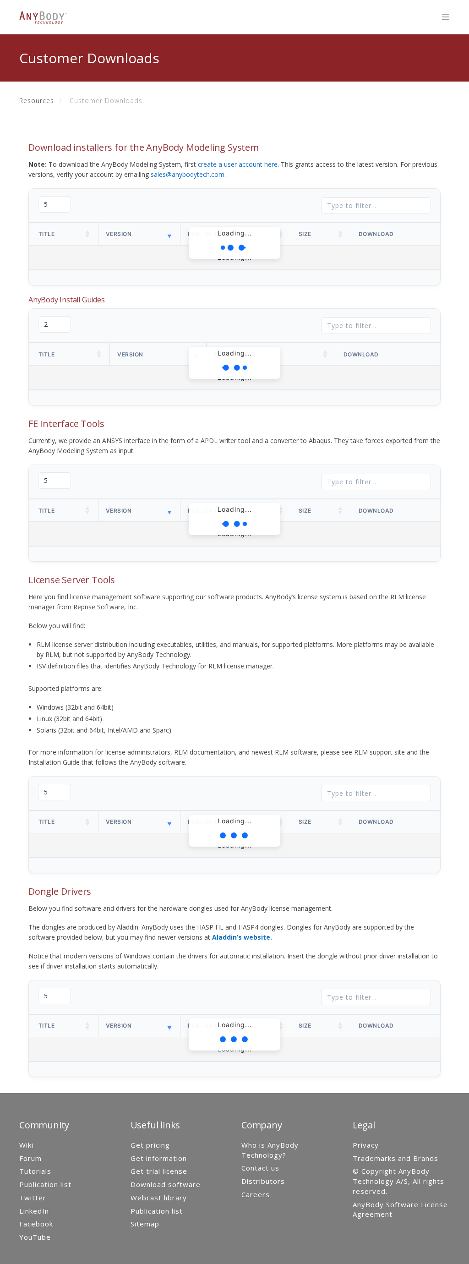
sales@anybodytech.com (187, 174)
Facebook (36, 1223)
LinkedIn (34, 1210)
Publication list (45, 1184)
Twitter (32, 1197)
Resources (36, 100)
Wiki (26, 1144)
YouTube (35, 1237)
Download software (166, 1184)
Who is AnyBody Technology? (270, 1150)
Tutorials (35, 1171)
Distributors (263, 1181)
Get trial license (159, 1171)
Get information (159, 1158)
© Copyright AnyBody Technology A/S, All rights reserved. (398, 1181)
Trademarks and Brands (395, 1158)
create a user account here (238, 164)
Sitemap (145, 1223)
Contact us (260, 1167)
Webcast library (159, 1197)
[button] (88, 234)
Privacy (366, 1144)
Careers (255, 1194)
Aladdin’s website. (242, 937)
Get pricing (150, 1144)
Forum (30, 1158)
